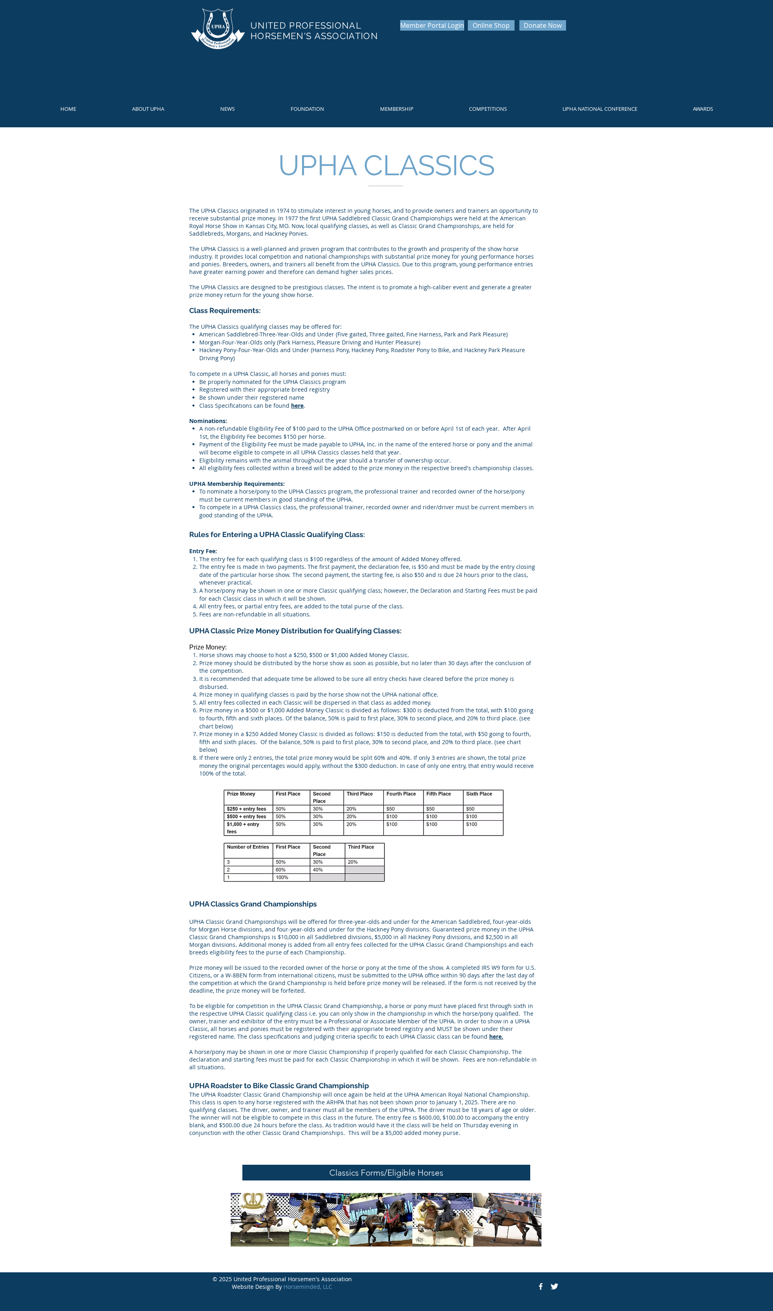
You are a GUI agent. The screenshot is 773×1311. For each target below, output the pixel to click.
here (297, 405)
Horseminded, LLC (307, 1286)
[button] (148, 108)
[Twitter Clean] (554, 1286)
